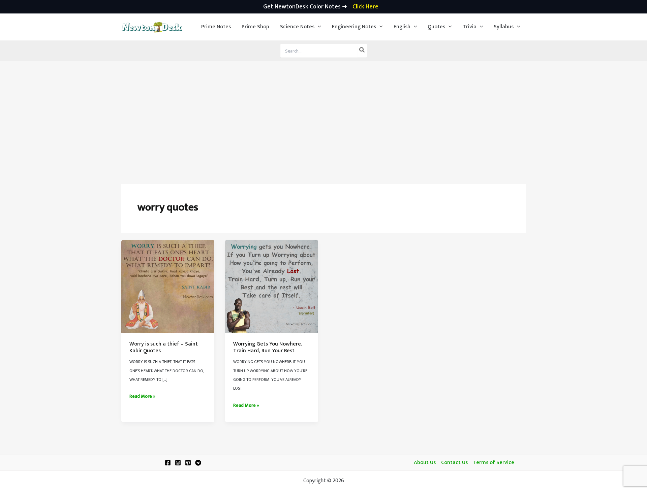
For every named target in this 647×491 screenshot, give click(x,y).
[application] (317, 26)
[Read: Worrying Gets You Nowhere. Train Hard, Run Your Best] (271, 286)
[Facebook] (168, 463)
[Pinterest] (188, 463)
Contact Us (454, 462)
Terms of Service (493, 462)
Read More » (142, 396)
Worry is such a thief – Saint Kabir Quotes (163, 347)
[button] (301, 26)
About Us (425, 462)
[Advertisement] (323, 112)
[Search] (362, 51)
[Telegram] (198, 463)
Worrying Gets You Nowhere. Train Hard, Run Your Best (267, 347)
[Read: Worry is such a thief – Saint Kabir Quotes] (167, 286)
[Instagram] (178, 463)
